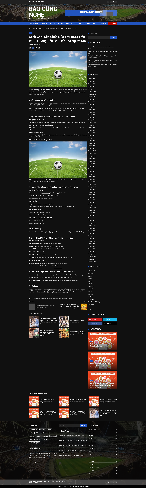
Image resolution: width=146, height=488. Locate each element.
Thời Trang (87, 23)
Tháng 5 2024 (91, 138)
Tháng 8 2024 (91, 130)
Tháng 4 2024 (91, 140)
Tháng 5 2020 (91, 241)
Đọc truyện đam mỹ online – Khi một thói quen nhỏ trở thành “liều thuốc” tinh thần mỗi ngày (34, 333)
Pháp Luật (69, 23)
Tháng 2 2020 (91, 248)
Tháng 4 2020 (91, 243)
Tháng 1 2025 (91, 117)
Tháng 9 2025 (91, 99)
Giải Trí (90, 281)
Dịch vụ (90, 276)
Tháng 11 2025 (92, 94)
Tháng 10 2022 (92, 187)
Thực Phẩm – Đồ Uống (94, 302)
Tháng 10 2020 (92, 228)
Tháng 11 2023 (92, 153)
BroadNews (78, 486)
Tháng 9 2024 (91, 127)
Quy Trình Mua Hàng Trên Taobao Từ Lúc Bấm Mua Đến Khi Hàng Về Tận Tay (34, 413)
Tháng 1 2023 (91, 179)
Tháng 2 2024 (91, 145)
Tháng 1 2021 (91, 220)
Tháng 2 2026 (91, 86)
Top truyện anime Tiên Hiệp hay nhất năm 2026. (64, 321)
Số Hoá (90, 291)
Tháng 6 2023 (91, 166)
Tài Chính (90, 296)
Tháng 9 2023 (91, 158)
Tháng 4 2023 (91, 171)
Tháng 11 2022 (92, 184)
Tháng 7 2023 (91, 163)
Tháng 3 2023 (91, 174)
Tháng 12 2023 (92, 150)
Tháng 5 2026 (91, 81)
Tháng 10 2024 (92, 125)
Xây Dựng (91, 304)
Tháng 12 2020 (92, 223)
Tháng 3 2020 (91, 246)
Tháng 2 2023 (91, 176)
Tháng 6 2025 (91, 104)
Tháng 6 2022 (91, 189)
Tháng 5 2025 (91, 107)
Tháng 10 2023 (92, 156)
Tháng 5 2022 (91, 192)
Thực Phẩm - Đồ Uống (35, 439)
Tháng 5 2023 (91, 169)
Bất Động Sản (34, 23)
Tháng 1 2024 (91, 148)
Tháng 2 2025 (91, 114)
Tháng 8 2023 (91, 161)
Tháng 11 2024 (92, 122)
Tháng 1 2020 (91, 251)
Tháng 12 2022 (92, 181)
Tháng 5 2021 (91, 215)
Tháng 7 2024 (91, 132)
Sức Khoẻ (78, 23)
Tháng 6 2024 (91, 135)
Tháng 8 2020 (91, 233)
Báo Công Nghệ (43, 12)
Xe (89, 307)
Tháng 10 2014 (92, 261)
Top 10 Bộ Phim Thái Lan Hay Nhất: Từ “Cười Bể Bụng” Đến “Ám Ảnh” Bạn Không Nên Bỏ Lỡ (34, 321)
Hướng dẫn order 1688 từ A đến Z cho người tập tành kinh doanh (64, 401)
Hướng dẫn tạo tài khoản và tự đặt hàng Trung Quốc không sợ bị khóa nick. (64, 413)
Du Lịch (90, 278)
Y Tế (94, 23)
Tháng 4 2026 (91, 83)
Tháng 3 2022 (91, 197)
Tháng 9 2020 (91, 230)
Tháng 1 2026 (91, 89)
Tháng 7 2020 (91, 236)
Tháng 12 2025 (92, 91)
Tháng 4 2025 (91, 109)
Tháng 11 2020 (92, 225)
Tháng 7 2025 (91, 102)
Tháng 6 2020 (91, 238)
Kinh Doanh (91, 286)
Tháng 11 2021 (92, 207)
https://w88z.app (46, 193)
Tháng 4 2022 (91, 194)
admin (31, 44)
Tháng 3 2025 (91, 112)
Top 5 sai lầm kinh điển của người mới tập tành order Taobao (34, 401)
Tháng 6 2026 (91, 78)
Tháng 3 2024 (91, 143)
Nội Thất (60, 23)
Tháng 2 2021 (91, 218)
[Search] (105, 23)
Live (114, 23)
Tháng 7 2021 (91, 210)
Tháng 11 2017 (92, 259)
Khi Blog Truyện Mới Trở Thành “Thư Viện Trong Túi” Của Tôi (64, 333)
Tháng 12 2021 (92, 205)
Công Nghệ (44, 23)
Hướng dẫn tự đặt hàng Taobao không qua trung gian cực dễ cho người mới (94, 401)
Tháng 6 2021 (91, 212)
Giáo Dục (52, 23)
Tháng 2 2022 (91, 199)
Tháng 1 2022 (91, 202)
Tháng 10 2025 (92, 96)
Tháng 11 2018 (92, 254)
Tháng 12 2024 (92, 120)
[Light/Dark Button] (102, 23)
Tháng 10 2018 (92, 256)
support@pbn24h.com (39, 462)
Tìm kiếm (93, 33)
